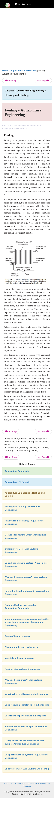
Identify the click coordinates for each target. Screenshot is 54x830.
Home (5, 70)
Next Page (42, 80)
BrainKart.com (23, 4)
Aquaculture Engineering (24, 70)
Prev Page (12, 80)
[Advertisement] (27, 38)
